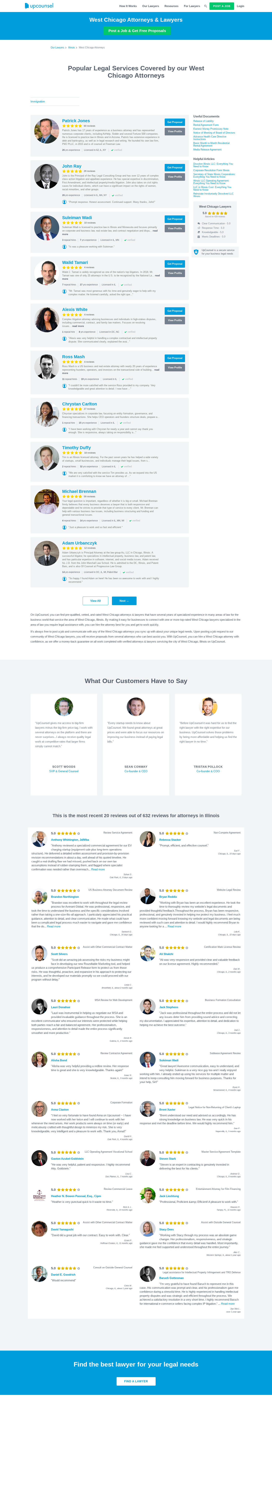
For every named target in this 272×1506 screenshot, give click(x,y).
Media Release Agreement (207, 149)
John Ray (71, 166)
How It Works (128, 6)
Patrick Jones (76, 120)
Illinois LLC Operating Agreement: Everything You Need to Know (211, 182)
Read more (98, 869)
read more (78, 326)
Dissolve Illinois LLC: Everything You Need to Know (213, 165)
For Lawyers (192, 6)
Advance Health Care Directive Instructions (209, 138)
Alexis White (75, 309)
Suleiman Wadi (77, 217)
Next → (124, 600)
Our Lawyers (150, 6)
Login (240, 6)
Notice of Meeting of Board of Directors (214, 132)
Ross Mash (73, 356)
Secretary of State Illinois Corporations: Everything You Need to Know (214, 175)
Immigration (38, 101)
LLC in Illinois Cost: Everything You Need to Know (212, 188)
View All (95, 600)
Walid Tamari (75, 262)
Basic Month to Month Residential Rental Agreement (211, 144)
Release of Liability (203, 121)
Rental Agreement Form (206, 125)
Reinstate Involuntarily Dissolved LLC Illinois (213, 195)
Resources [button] (171, 6)
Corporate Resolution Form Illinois (211, 170)
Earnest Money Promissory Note (210, 128)
